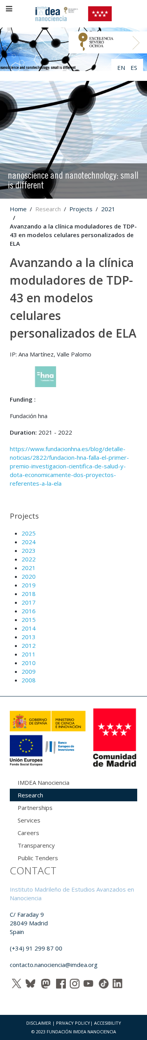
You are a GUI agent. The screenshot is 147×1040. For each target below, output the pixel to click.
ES (134, 67)
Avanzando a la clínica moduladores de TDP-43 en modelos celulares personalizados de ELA (73, 297)
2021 (108, 209)
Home (18, 209)
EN (122, 67)
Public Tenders (38, 858)
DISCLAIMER (38, 1023)
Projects (81, 209)
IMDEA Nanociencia (43, 782)
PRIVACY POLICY (73, 1023)
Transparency (36, 845)
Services (29, 820)
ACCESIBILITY (107, 1023)
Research (30, 795)
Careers (28, 833)
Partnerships (35, 808)
